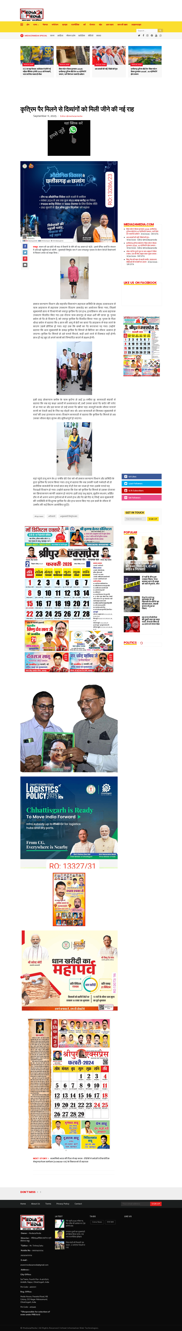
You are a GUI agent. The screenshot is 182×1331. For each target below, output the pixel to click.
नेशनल (45, 25)
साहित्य (60, 35)
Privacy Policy (62, 1204)
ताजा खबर (110, 1222)
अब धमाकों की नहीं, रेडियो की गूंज (106, 69)
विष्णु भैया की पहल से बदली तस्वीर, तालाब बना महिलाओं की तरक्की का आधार (141, 261)
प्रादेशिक (81, 35)
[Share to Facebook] (25, 246)
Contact (78, 1204)
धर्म (84, 25)
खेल (100, 25)
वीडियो (90, 35)
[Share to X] (25, 252)
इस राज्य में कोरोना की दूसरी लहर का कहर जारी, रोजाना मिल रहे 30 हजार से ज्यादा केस (151, 620)
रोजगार (92, 25)
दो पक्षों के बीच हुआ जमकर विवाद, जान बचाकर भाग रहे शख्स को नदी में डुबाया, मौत (150, 580)
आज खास (110, 25)
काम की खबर (123, 25)
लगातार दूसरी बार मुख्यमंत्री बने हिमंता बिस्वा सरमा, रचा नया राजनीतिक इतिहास (75, 1234)
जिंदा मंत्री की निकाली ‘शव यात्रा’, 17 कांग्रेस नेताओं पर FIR (75, 1245)
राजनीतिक (75, 25)
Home (23, 1204)
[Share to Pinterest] (25, 258)
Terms (48, 1204)
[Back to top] (175, 1324)
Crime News (97, 1222)
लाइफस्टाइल (136, 25)
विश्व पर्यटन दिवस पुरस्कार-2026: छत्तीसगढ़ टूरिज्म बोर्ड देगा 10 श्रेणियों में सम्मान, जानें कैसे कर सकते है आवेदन (72, 71)
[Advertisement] (139, 427)
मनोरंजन (55, 25)
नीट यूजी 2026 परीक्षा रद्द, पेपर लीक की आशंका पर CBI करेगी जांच (75, 1223)
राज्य (35, 25)
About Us (35, 1204)
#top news (39, 516)
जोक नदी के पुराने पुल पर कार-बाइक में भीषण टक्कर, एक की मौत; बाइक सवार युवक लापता (141, 253)
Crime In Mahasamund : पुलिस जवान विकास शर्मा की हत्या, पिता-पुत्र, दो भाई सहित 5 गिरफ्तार (141, 565)
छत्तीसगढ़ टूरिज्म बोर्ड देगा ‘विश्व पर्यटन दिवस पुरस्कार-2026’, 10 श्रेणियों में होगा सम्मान (144, 71)
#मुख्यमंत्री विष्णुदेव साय (68, 516)
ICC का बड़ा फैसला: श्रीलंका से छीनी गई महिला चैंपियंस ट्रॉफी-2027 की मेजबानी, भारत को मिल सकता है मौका (37, 71)
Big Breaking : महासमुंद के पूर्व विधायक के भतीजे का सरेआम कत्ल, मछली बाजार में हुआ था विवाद (150, 603)
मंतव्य (98, 35)
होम (28, 25)
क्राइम (64, 25)
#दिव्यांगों (51, 516)
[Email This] (25, 265)
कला (52, 35)
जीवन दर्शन (70, 35)
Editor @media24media (71, 116)
